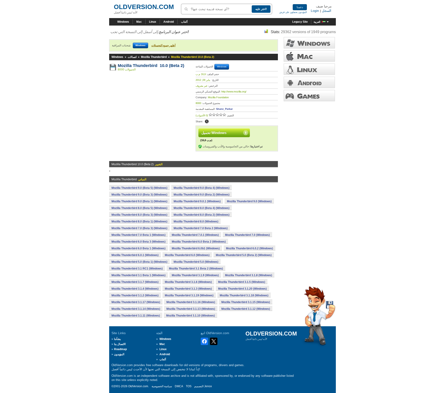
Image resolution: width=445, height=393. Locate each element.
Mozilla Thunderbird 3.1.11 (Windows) (135, 315)
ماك (309, 56)
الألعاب (309, 95)
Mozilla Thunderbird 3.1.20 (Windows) (242, 288)
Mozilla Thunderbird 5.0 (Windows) (196, 261)
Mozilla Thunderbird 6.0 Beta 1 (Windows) (138, 248)
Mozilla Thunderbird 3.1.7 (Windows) (135, 282)
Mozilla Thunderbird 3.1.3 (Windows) (188, 288)
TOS (188, 386)
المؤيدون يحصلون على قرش (293, 12)
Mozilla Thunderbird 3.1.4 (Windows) (135, 288)
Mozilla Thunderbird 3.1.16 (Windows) (190, 302)
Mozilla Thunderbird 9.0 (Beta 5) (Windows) (139, 188)
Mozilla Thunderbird (154, 57)
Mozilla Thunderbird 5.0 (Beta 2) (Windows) (244, 255)
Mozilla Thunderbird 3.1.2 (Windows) (135, 295)
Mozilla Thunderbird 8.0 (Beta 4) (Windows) (201, 208)
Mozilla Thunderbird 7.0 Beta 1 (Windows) (138, 235)
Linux (152, 21)
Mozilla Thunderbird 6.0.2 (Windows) (249, 248)
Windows (123, 21)
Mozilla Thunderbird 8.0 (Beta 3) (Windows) (139, 214)
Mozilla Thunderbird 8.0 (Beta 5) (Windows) (139, 208)
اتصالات (132, 57)
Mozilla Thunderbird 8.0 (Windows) (196, 221)
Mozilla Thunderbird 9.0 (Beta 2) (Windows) (201, 194)
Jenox (208, 386)
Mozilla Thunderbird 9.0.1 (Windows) (197, 201)
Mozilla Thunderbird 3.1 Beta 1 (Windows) (138, 275)
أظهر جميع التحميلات (163, 45)
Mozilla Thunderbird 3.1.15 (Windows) (245, 302)
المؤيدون (119, 354)
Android (168, 21)
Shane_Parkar (224, 109)
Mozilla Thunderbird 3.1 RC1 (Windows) (137, 268)
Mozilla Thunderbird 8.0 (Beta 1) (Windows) (139, 221)
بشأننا (117, 339)
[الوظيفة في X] (207, 121)
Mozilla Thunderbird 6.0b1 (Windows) (196, 248)
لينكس (309, 69)
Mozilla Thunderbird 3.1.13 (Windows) (190, 309)
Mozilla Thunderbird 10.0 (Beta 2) (151, 65)
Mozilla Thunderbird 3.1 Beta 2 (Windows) (196, 268)
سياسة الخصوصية (162, 386)
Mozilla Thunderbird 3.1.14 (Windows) (135, 309)
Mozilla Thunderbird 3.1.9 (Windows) (195, 275)
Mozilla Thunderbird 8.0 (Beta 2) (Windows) (201, 214)
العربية (317, 21)
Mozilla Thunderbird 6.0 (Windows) (187, 255)
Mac (139, 21)
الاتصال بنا (120, 344)
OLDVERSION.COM (144, 6)
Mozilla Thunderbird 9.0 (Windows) (249, 201)
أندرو (309, 82)
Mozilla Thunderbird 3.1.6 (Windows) (188, 282)
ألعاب (184, 21)
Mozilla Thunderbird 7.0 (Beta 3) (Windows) (139, 228)
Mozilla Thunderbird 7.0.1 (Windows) (195, 235)
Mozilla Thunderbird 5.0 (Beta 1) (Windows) (139, 261)
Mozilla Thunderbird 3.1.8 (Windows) (248, 275)
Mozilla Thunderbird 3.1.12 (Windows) (245, 309)
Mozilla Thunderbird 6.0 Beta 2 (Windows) (199, 241)
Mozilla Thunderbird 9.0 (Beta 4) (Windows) (201, 188)
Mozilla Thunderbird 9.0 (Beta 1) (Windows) (139, 201)
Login (315, 11)
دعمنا (300, 7)
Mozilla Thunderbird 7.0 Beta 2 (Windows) (201, 228)
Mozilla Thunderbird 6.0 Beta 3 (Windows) (138, 241)
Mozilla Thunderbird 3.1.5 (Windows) (241, 282)
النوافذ (309, 42)
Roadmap (120, 349)
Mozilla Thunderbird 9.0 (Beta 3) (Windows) (139, 194)
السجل (326, 11)
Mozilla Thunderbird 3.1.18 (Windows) (244, 295)
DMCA (179, 386)
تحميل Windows (213, 133)
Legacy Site (300, 21)
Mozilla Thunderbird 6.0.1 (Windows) (135, 255)
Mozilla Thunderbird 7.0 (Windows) (247, 235)
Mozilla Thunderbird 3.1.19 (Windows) (189, 295)
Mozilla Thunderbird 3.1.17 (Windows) (135, 302)
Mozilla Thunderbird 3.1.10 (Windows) (190, 315)
